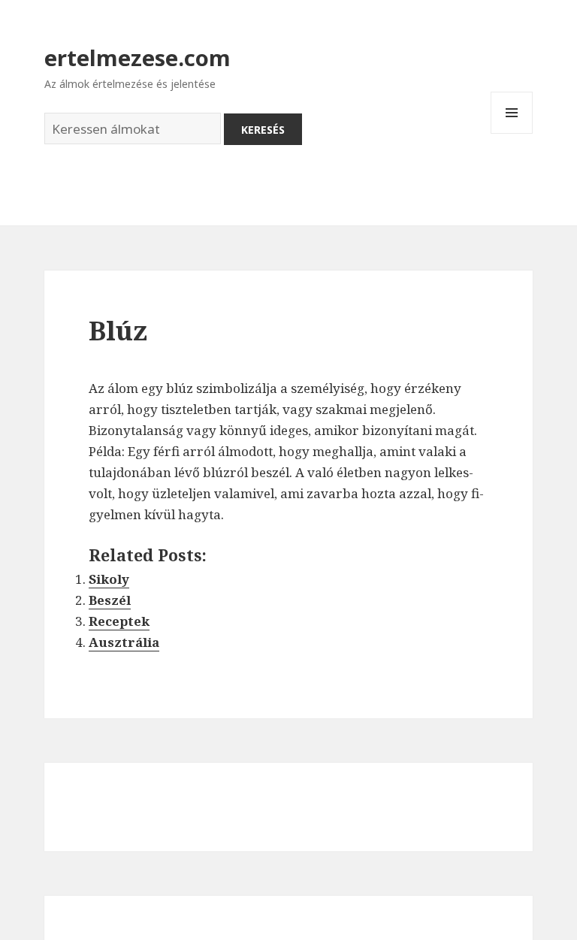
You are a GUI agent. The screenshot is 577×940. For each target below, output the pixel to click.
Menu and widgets (512, 133)
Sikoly (109, 579)
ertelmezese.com (137, 57)
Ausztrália (124, 642)
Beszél (110, 600)
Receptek (119, 621)
